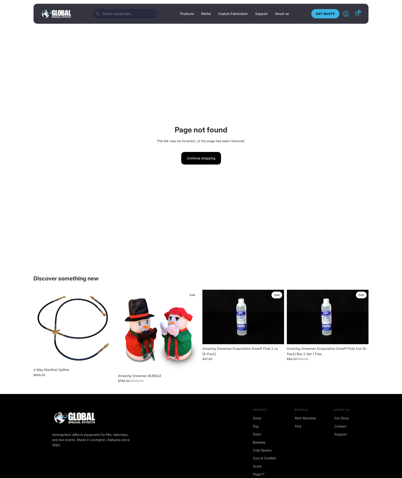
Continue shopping (201, 158)
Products (187, 14)
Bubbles (259, 442)
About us (282, 14)
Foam (257, 434)
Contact (340, 426)
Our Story (341, 418)
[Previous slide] (209, 317)
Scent (257, 466)
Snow (257, 418)
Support (261, 14)
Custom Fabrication (233, 14)
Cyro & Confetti (264, 458)
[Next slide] (277, 317)
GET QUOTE (325, 14)
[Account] (346, 13)
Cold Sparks (262, 450)
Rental (206, 14)
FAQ (298, 426)
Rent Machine (305, 418)
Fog (255, 426)
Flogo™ (259, 474)
